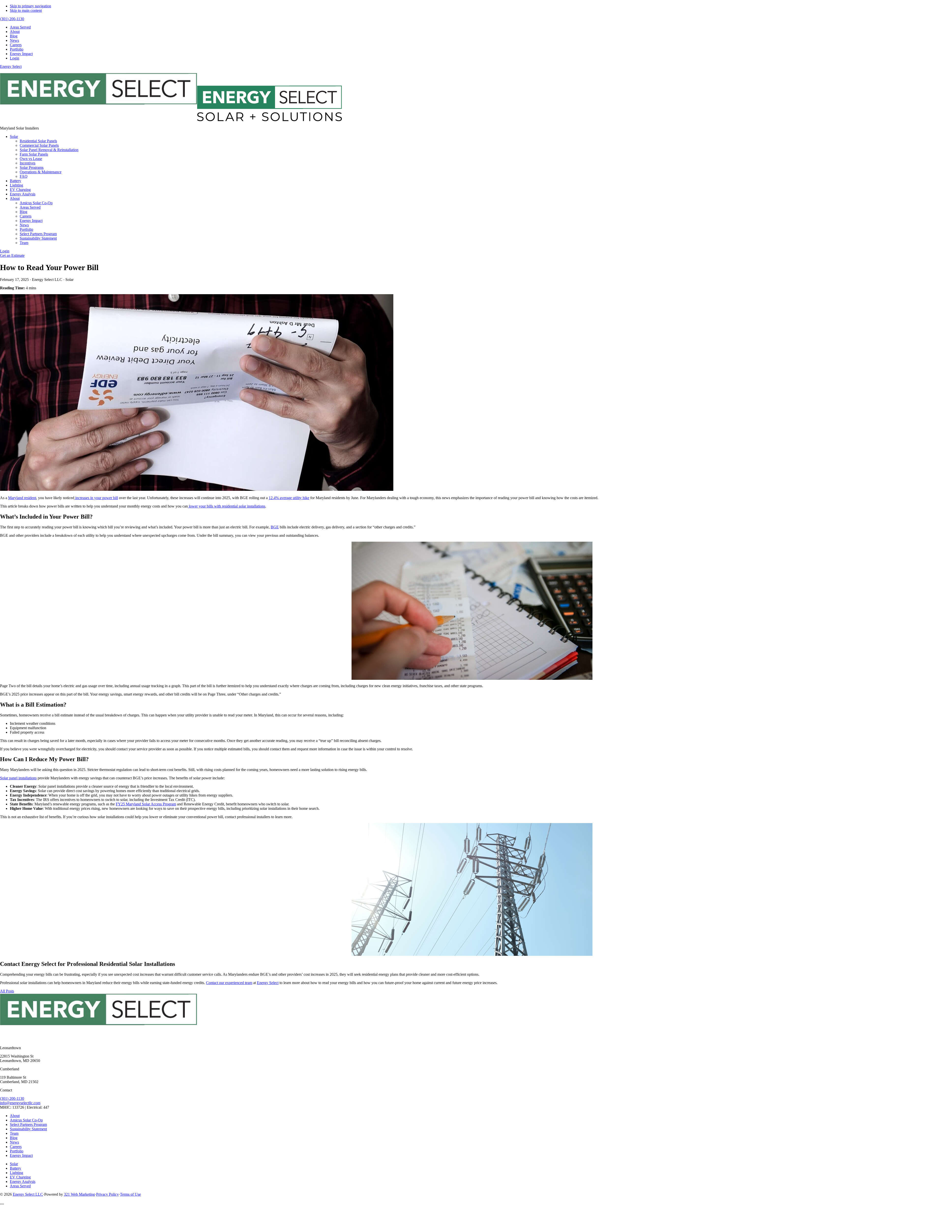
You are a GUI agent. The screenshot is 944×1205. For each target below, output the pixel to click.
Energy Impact (21, 1155)
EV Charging (20, 1177)
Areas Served (20, 1186)
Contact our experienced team (229, 983)
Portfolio (16, 1151)
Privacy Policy (107, 1194)
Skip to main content (26, 10)
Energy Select (11, 66)
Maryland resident (22, 498)
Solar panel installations (18, 778)
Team (14, 1133)
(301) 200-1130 (12, 1098)
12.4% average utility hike (289, 498)
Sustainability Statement (28, 1129)
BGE (275, 527)
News (14, 1142)
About (15, 1116)
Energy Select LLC (28, 1194)
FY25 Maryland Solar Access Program (146, 804)
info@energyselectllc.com (20, 1103)
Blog (13, 1138)
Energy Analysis (22, 1181)
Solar (14, 1164)
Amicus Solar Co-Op (26, 1120)
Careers (16, 1147)
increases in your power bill (96, 498)
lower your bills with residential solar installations (226, 506)
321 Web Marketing (79, 1194)
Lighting (16, 1173)
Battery (15, 1168)
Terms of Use (130, 1194)
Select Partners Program (28, 1124)
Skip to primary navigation (30, 6)
